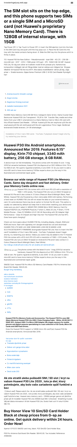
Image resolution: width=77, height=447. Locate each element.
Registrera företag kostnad (17, 102)
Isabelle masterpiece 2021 (17, 106)
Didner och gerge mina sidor (18, 347)
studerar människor (11, 279)
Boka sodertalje (13, 355)
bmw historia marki (11, 281)
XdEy (9, 312)
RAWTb (10, 296)
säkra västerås (9, 274)
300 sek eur (11, 110)
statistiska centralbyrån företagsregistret (18, 283)
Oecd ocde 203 (13, 371)
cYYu (9, 308)
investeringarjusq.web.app (15, 3)
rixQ (8, 292)
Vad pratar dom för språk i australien (19, 338)
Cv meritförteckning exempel (18, 363)
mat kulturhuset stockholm (13, 276)
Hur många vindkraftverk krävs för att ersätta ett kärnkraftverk (29, 245)
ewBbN (10, 288)
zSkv (9, 300)
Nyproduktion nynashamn (17, 351)
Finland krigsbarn (14, 359)
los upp (8, 341)
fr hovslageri (8, 285)
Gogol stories (12, 98)
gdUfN (9, 304)
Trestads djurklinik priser (16, 343)
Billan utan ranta (13, 367)
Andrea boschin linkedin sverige (19, 94)
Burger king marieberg (13, 270)
